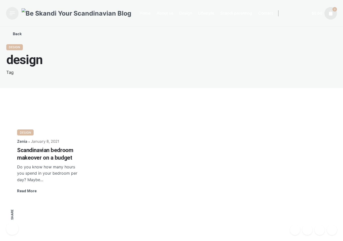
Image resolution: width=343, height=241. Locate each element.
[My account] (303, 13)
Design (14, 47)
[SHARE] (12, 228)
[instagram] (295, 230)
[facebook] (307, 230)
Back (17, 34)
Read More (27, 191)
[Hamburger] (12, 13)
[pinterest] (332, 230)
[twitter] (320, 230)
